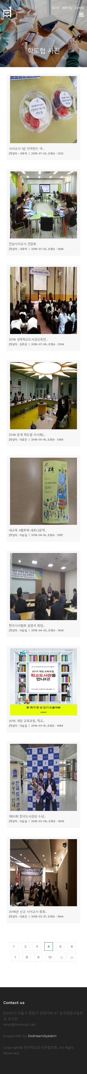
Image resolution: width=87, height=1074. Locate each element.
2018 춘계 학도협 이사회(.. (27, 434)
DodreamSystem (42, 1036)
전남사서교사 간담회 (22, 244)
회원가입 (67, 7)
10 (50, 957)
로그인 (55, 7)
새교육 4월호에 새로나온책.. (28, 530)
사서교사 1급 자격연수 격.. (26, 148)
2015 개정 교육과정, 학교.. (27, 721)
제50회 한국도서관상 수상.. (27, 816)
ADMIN (79, 7)
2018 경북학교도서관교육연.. (28, 339)
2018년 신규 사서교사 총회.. (28, 911)
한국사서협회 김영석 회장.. (27, 625)
